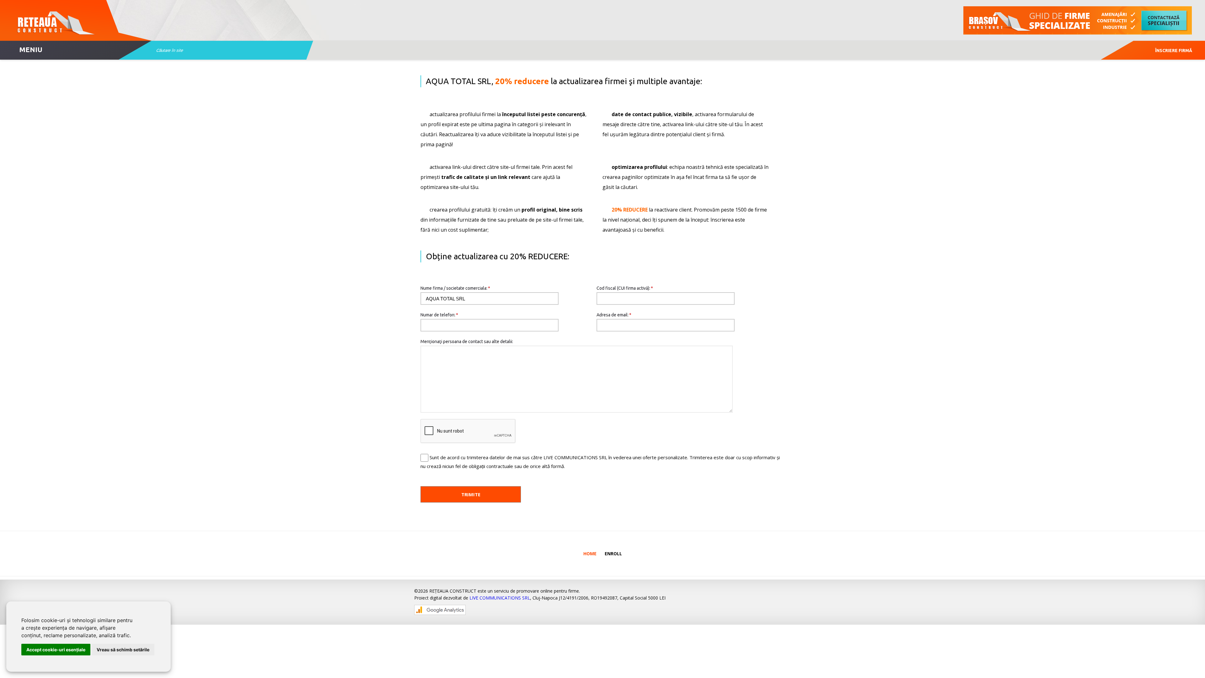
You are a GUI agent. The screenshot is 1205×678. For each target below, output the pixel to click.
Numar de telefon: (439, 314)
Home (590, 554)
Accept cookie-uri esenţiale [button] (55, 649)
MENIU (30, 49)
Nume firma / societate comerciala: (455, 288)
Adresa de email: (614, 314)
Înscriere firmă (1173, 50)
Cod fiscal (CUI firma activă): (625, 288)
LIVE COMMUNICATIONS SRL (499, 598)
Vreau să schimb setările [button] (123, 649)
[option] (1077, 20)
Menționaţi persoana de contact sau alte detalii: (466, 341)
